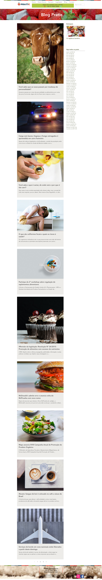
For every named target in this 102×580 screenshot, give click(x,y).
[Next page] (46, 561)
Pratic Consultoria (51, 568)
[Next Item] (82, 31)
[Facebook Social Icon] (82, 576)
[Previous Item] (68, 31)
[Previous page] (34, 561)
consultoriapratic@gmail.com (50, 575)
